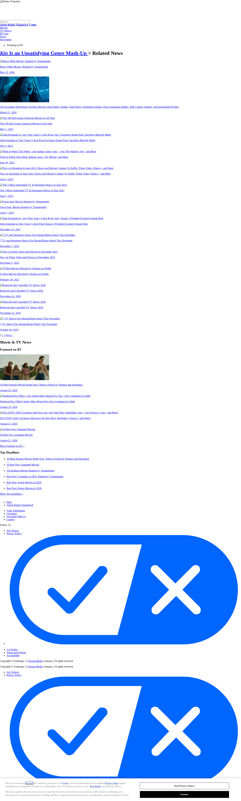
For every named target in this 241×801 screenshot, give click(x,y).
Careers (10, 519)
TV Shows (5, 30)
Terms (66, 783)
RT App (4, 33)
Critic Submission (16, 510)
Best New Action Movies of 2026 (24, 482)
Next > (9, 335)
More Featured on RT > (12, 446)
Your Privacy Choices (20, 647)
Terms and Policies (16, 652)
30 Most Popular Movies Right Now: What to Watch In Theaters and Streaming (48, 458)
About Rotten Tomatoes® (20, 505)
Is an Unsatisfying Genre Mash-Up (44, 53)
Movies (4, 27)
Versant (29, 783)
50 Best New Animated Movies (23, 464)
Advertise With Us (16, 516)
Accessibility (13, 655)
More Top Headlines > (11, 493)
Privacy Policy (14, 533)
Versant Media (35, 661)
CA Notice (12, 649)
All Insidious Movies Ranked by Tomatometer (30, 470)
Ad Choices (13, 530)
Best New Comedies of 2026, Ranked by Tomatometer (35, 476)
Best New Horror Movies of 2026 (24, 488)
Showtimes (5, 39)
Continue (184, 794)
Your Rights (95, 786)
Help (9, 502)
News (3, 36)
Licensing (12, 513)
